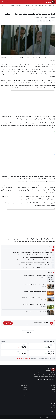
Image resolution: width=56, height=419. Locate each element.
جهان (36, 5)
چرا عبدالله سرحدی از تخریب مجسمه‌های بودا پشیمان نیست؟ (34, 311)
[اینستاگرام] (47, 379)
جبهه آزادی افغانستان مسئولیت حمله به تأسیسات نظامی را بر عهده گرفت (37, 257)
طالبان (46, 5)
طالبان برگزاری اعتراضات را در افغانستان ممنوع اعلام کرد (35, 275)
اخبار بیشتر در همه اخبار (28, 332)
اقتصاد (12, 5)
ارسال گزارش (8, 323)
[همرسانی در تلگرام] (47, 21)
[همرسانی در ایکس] (41, 21)
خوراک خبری (25, 396)
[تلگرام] (44, 379)
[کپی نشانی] (38, 21)
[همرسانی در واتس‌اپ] (50, 21)
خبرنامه (26, 393)
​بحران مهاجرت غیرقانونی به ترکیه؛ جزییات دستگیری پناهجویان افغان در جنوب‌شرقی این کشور (34, 260)
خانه (54, 9)
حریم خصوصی (52, 409)
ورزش (32, 5)
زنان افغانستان (19, 5)
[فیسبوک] (53, 379)
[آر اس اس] (38, 379)
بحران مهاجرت (26, 5)
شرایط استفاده (52, 411)
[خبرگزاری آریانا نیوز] (50, 2)
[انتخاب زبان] (2, 5)
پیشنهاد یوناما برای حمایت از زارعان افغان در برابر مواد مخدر (34, 304)
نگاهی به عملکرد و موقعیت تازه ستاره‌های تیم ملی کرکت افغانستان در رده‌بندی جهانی (35, 264)
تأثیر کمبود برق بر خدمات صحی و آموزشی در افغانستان (35, 291)
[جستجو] (2, 2)
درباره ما (53, 405)
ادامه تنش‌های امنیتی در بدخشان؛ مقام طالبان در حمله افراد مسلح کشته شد (36, 262)
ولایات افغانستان (24, 389)
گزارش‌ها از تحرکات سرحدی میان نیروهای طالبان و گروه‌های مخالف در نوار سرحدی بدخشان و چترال (32, 252)
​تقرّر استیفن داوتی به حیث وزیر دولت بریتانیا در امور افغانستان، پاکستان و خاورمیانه (35, 250)
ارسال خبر (25, 391)
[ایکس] (50, 379)
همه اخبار (41, 5)
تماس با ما (53, 407)
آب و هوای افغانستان (23, 385)
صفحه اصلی (51, 5)
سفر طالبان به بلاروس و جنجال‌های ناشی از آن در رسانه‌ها (35, 285)
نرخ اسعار (25, 387)
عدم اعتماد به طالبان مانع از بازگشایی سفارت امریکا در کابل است (33, 298)
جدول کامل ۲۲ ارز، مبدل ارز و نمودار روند (23, 358)
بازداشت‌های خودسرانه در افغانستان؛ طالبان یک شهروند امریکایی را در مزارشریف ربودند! (35, 255)
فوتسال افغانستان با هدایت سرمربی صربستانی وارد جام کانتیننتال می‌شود (37, 267)
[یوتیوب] (41, 379)
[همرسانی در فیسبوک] (44, 21)
